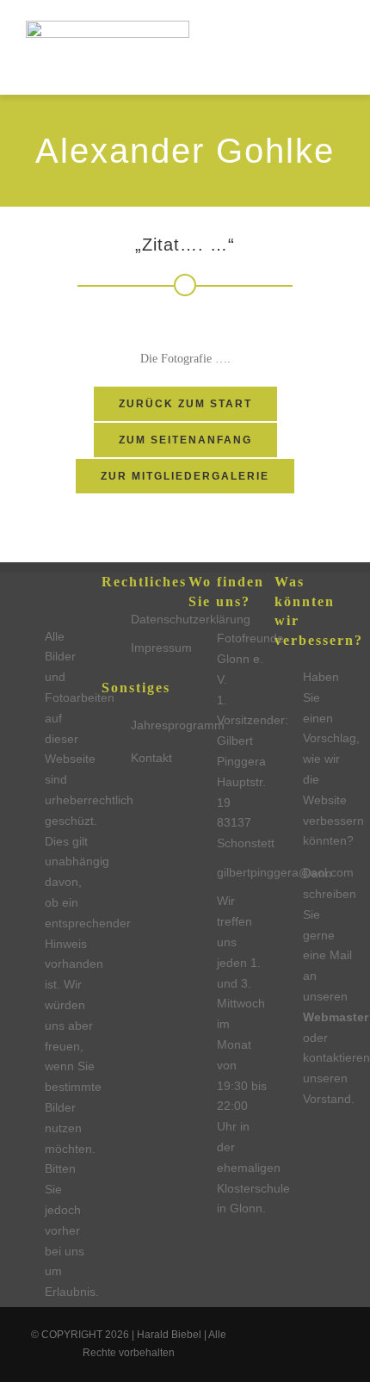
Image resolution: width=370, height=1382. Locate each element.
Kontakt (151, 758)
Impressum (161, 647)
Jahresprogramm (178, 725)
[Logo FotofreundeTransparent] (107, 27)
